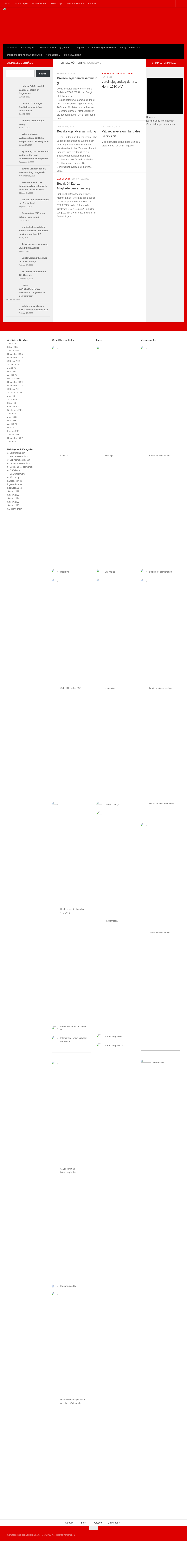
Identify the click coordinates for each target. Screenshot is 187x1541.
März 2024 (12, 403)
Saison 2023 (63, 179)
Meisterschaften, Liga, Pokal (54, 47)
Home (8, 3)
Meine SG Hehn (72, 55)
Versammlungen (75, 3)
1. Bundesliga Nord (114, 1045)
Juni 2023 (12, 417)
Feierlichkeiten (39, 3)
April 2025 (12, 375)
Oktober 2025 (13, 361)
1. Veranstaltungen (16, 453)
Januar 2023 (13, 434)
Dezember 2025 (15, 354)
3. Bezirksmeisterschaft (18, 460)
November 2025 (15, 357)
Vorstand (98, 1522)
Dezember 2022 (15, 438)
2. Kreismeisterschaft (17, 456)
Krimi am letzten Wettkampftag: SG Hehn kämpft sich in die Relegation (34, 138)
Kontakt (92, 3)
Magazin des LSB (68, 1286)
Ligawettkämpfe (14, 484)
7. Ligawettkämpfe (16, 474)
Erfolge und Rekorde (130, 47)
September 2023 (15, 410)
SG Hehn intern (125, 73)
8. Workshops (14, 477)
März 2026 (12, 347)
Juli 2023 (11, 413)
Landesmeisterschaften (160, 688)
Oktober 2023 (13, 406)
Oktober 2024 (13, 389)
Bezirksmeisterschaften (160, 571)
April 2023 (12, 424)
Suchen (42, 73)
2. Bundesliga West (114, 1036)
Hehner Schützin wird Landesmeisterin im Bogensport (31, 90)
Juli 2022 (11, 441)
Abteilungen (27, 47)
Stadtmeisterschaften (159, 932)
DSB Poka (158, 1062)
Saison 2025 (13, 502)
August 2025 (13, 364)
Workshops (57, 3)
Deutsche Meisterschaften (161, 803)
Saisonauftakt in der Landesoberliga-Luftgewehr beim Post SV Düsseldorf (33, 186)
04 (67, 571)
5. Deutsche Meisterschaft (19, 467)
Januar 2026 (13, 350)
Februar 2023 (13, 431)
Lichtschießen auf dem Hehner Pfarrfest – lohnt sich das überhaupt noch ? (33, 230)
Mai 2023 (11, 420)
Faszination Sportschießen (102, 47)
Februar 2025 (13, 378)
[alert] (165, 99)
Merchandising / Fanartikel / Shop (24, 55)
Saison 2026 (13, 505)
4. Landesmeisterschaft (18, 463)
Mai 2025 (11, 371)
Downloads (114, 1522)
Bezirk (63, 571)
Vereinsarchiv (53, 55)
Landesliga (110, 688)
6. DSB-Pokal (13, 470)
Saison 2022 (13, 491)
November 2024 (15, 385)
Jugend (80, 47)
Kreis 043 (64, 455)
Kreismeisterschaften (159, 455)
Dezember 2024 (15, 382)
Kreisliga (109, 455)
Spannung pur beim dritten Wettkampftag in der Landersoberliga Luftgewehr (34, 155)
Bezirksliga (110, 571)
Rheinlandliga (111, 920)
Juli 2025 (11, 368)
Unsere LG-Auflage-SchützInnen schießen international (30, 107)
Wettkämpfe (21, 3)
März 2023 (12, 427)
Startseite (12, 47)
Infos (83, 1522)
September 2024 (15, 392)
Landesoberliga (14, 481)
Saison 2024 (108, 73)
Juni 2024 (12, 396)
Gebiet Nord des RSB (70, 688)
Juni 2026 (12, 343)
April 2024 (12, 399)
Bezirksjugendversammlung (76, 131)
